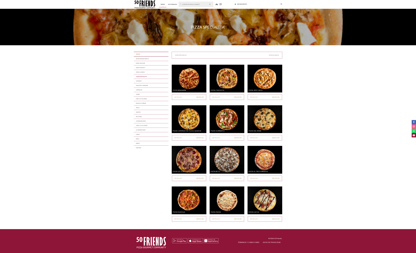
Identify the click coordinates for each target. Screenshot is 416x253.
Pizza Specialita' (141, 76)
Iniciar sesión (242, 4)
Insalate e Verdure (142, 85)
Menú (163, 4)
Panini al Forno (141, 103)
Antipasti (139, 81)
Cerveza (138, 147)
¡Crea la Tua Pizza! (142, 125)
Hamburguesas (141, 121)
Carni (138, 134)
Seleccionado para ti (142, 58)
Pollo (138, 107)
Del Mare (139, 116)
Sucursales (172, 4)
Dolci (137, 138)
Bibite (138, 143)
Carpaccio (139, 90)
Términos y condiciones (248, 242)
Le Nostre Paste (141, 130)
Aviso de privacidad (272, 242)
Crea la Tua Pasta (141, 98)
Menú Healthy (140, 67)
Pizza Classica (140, 72)
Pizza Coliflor (140, 63)
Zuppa (138, 94)
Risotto (138, 112)
